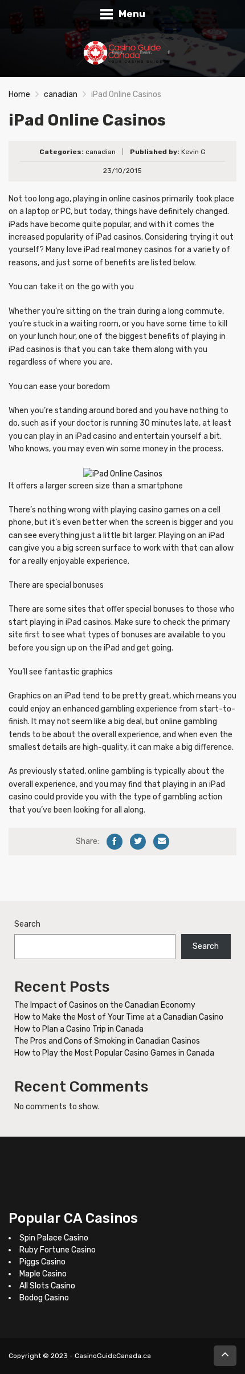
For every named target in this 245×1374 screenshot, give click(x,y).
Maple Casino (43, 1274)
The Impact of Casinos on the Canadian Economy (104, 1005)
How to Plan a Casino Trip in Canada (79, 1029)
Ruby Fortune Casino (57, 1250)
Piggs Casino (42, 1262)
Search (27, 924)
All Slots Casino (47, 1286)
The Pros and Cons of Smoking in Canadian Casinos (107, 1041)
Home (19, 94)
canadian (60, 94)
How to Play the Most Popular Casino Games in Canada (114, 1053)
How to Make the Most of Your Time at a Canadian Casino (118, 1017)
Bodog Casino (44, 1298)
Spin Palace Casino (53, 1238)
